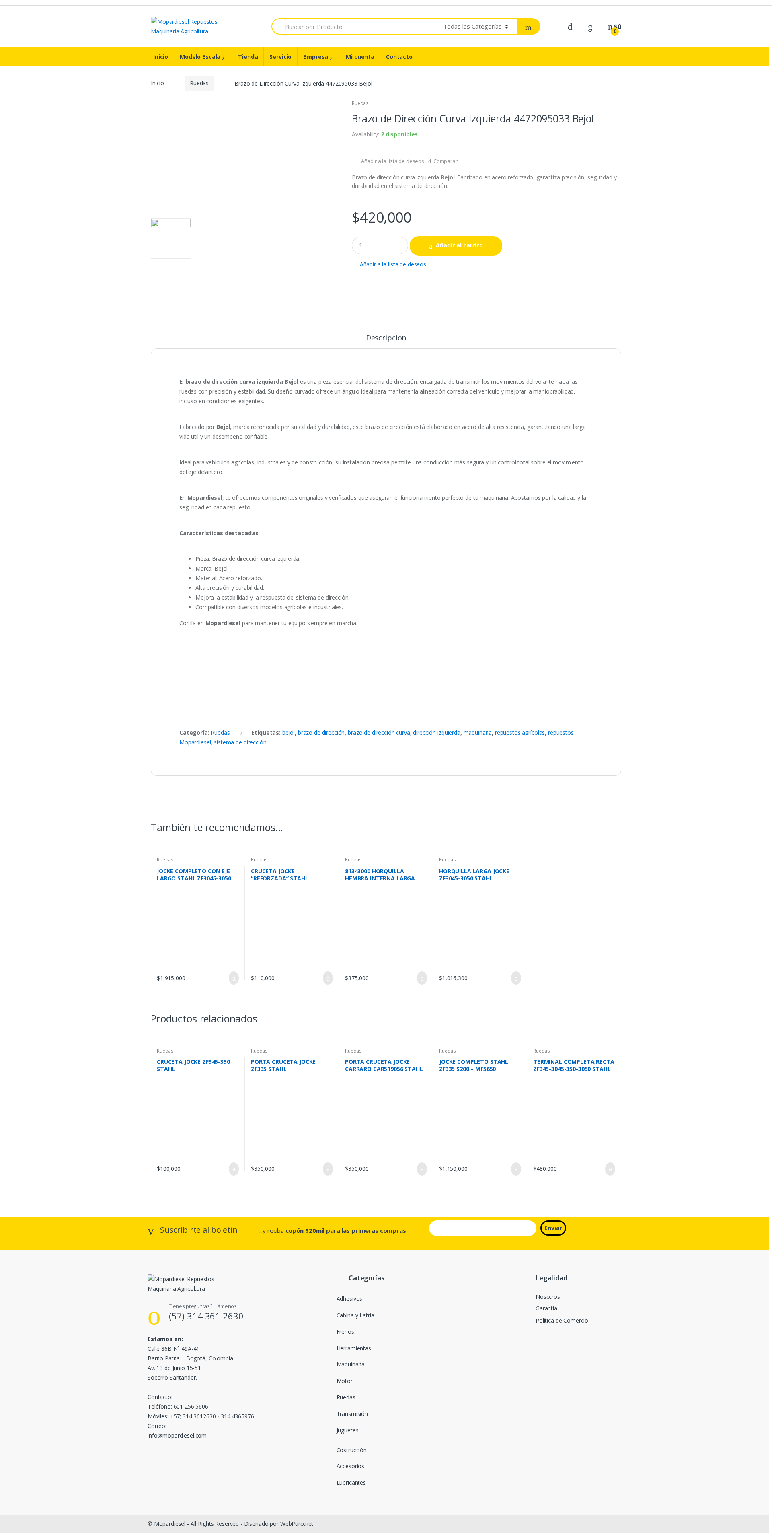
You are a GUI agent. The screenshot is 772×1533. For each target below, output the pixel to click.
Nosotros (548, 1296)
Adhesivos (350, 1298)
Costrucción (352, 1450)
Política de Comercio (562, 1320)
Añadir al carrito (459, 245)
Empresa (315, 56)
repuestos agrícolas (520, 732)
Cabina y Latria (355, 1315)
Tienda (248, 56)
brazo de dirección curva (379, 732)
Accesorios (351, 1466)
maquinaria (478, 732)
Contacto (399, 56)
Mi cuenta (360, 56)
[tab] (386, 341)
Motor (345, 1381)
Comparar (445, 161)
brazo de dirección (321, 732)
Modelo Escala (200, 56)
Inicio (160, 56)
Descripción (386, 338)
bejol (288, 732)
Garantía (546, 1308)
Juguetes (348, 1430)
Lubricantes (351, 1482)
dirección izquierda (436, 732)
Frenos (345, 1331)
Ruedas (199, 83)
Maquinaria (351, 1364)
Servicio (280, 56)
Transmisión (352, 1414)
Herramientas (354, 1348)
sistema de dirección (240, 742)
